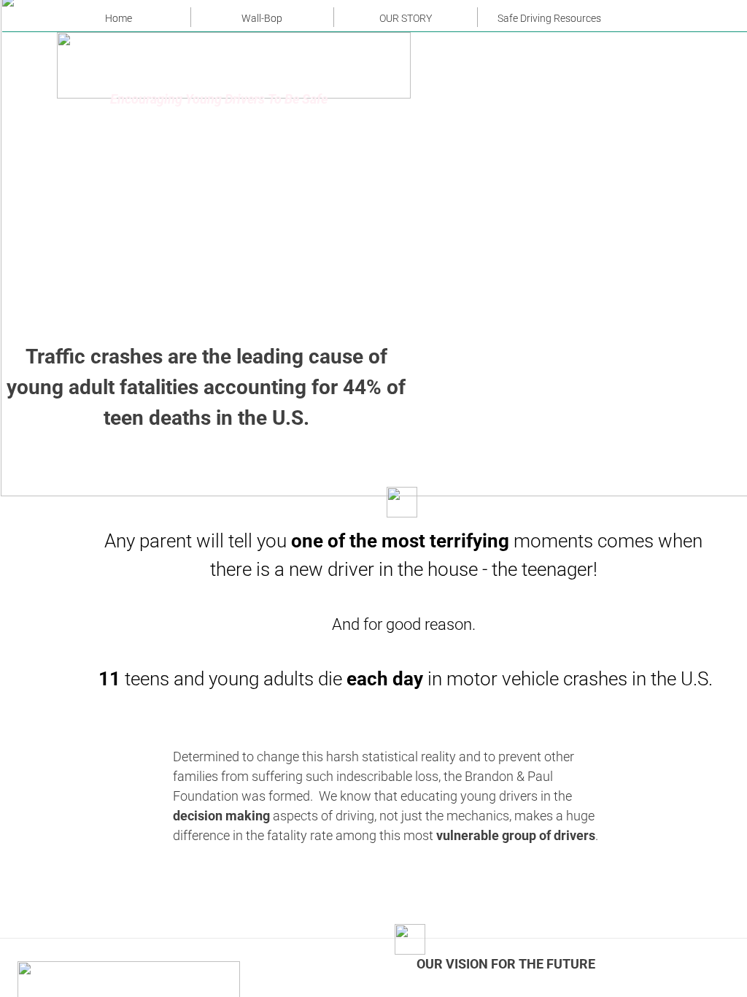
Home (118, 18)
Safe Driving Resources (549, 18)
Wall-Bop (261, 18)
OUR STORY (405, 18)
